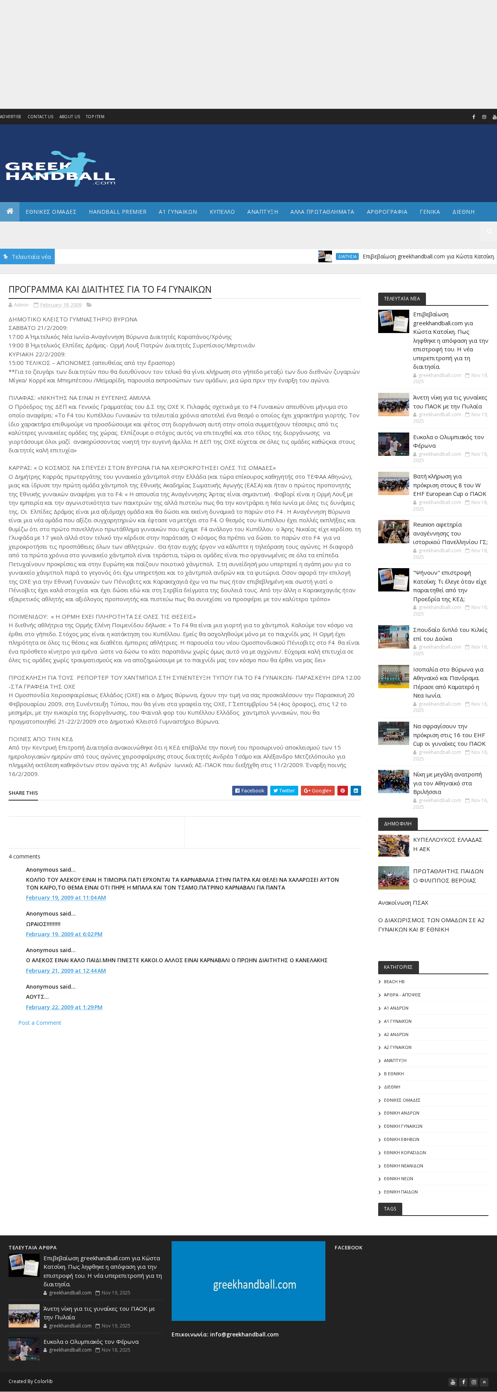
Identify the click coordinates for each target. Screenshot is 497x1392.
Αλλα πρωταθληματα (322, 211)
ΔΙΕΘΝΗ (392, 1087)
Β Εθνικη (394, 1073)
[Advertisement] (233, 54)
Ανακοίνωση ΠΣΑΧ (403, 902)
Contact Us (41, 116)
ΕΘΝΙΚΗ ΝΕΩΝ (398, 1178)
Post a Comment (39, 1022)
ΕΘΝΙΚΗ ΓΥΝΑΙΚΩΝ (403, 1126)
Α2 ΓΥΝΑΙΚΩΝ (398, 1047)
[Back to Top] (484, 1382)
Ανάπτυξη (395, 1060)
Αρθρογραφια (387, 211)
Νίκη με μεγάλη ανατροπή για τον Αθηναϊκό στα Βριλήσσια (447, 782)
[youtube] (452, 1382)
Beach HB (394, 981)
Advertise (11, 116)
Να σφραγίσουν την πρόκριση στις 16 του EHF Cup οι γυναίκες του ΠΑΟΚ (449, 734)
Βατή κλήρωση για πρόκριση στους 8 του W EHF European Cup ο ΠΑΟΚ (450, 484)
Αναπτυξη (262, 211)
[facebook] (473, 117)
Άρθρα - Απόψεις (402, 995)
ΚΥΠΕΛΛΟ (222, 211)
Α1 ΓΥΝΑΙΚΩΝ (178, 211)
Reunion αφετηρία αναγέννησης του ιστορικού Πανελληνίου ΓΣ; (450, 533)
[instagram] (484, 117)
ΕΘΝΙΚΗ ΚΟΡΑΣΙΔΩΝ (405, 1152)
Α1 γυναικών (398, 1021)
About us (69, 116)
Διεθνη (463, 211)
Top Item (95, 116)
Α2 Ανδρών (396, 1034)
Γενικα (430, 211)
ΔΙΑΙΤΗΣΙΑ (326, 256)
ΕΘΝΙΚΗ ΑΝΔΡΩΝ (401, 1113)
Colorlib (43, 1381)
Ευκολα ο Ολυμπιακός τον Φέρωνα (91, 1341)
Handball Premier (117, 211)
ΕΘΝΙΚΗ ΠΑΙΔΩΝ (401, 1192)
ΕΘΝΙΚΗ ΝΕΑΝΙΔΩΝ (403, 1166)
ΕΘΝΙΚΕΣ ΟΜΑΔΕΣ (51, 211)
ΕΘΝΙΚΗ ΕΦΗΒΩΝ (401, 1139)
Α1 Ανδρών (396, 1008)
